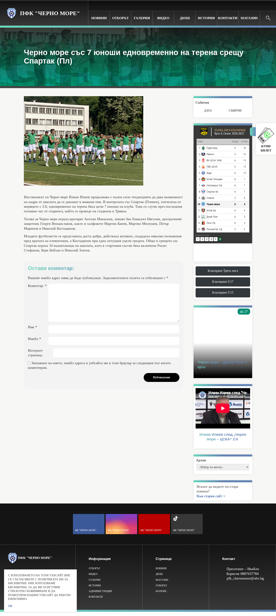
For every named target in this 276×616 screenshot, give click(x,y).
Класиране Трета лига (223, 270)
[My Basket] (270, 5)
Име (32, 327)
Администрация (100, 591)
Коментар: (37, 286)
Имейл (34, 339)
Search (268, 18)
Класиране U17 (222, 281)
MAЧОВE (161, 591)
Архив (201, 460)
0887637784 (249, 574)
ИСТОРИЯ (206, 18)
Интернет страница (35, 352)
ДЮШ (185, 18)
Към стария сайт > (211, 496)
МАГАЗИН (249, 18)
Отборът (120, 18)
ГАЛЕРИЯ (142, 18)
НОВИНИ (99, 18)
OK (10, 606)
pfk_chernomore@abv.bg (245, 578)
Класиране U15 (222, 292)
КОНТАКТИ (227, 18)
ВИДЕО (163, 18)
